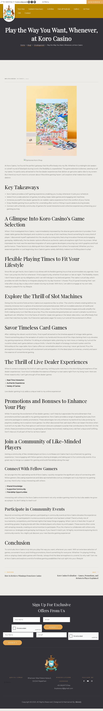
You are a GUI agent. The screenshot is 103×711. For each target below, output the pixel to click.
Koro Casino (71, 515)
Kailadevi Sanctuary (36, 9)
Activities (50, 9)
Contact (28, 13)
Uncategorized (10, 78)
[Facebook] (29, 2)
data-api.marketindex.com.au (51, 478)
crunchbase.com (53, 454)
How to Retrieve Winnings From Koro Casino (27, 575)
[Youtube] (34, 2)
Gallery (76, 9)
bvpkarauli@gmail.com (63, 688)
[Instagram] (32, 2)
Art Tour (86, 9)
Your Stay (21, 9)
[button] (94, 2)
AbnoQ (78, 702)
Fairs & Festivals (64, 9)
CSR (19, 13)
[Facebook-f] (84, 681)
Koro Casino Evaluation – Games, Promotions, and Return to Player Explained (75, 575)
